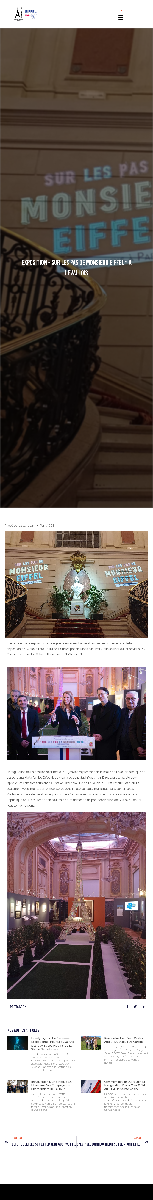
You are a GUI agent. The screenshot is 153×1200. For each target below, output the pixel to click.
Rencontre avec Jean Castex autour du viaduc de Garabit (123, 1040)
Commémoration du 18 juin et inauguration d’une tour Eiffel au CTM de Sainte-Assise (124, 1085)
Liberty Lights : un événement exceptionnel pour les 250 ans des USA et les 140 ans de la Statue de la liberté (52, 1043)
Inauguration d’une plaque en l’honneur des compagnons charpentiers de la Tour (51, 1085)
